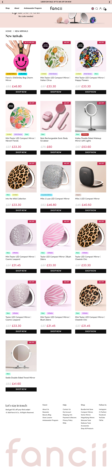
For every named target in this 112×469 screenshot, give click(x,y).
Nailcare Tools (86, 423)
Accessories (85, 426)
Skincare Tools (86, 420)
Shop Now (21, 92)
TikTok (101, 420)
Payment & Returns (69, 418)
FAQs (64, 423)
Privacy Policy (67, 420)
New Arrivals (21, 31)
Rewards (46, 412)
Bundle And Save (87, 409)
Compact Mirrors (87, 412)
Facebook (102, 415)
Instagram (102, 409)
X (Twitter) (102, 412)
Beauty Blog (47, 415)
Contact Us (67, 409)
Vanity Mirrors (86, 415)
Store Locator (47, 418)
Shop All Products (87, 428)
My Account (67, 412)
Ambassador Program (33, 8)
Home (8, 31)
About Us (46, 409)
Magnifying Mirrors (87, 418)
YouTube (102, 418)
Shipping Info (67, 415)
